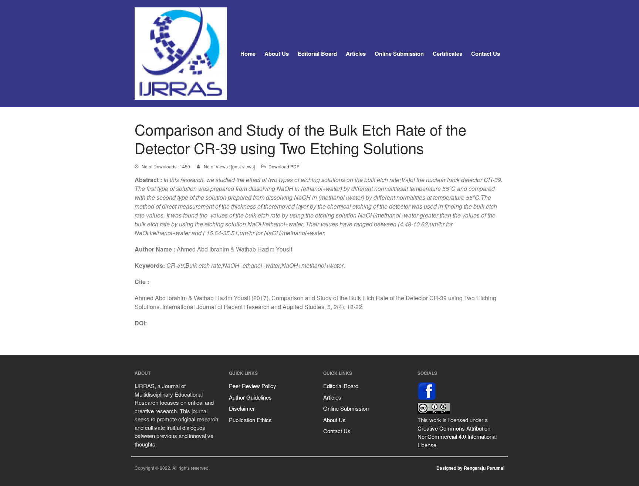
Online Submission (399, 53)
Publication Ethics (250, 420)
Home (248, 53)
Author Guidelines (250, 397)
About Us (276, 53)
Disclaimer (242, 408)
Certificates (447, 53)
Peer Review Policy (252, 386)
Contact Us (485, 53)
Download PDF (283, 166)
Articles (356, 53)
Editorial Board (317, 53)
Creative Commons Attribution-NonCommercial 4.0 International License (457, 436)
